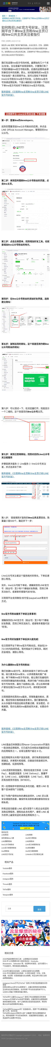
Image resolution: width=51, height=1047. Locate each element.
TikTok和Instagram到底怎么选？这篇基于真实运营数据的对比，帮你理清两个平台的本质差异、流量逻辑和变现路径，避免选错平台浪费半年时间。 (25, 1013)
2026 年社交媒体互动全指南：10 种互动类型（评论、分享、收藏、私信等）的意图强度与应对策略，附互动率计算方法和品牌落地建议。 (25, 974)
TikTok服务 (7, 890)
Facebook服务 (8, 874)
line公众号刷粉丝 (7, 845)
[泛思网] (10, 3)
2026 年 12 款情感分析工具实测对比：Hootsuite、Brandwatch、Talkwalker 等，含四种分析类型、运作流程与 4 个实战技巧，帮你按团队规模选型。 (25, 962)
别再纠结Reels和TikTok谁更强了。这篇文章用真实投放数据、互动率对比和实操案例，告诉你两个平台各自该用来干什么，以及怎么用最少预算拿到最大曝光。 (25, 987)
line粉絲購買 (30, 848)
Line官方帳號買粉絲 (8, 848)
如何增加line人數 (7, 838)
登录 (29, 3)
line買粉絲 (5, 851)
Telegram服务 (8, 895)
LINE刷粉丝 (30, 841)
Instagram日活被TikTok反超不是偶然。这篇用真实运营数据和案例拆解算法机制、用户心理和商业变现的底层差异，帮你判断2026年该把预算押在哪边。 (25, 1000)
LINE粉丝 (4, 835)
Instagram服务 (8, 879)
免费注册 (37, 3)
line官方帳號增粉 (32, 851)
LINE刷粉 (29, 835)
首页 (3, 16)
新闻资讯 (12, 16)
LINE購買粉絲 (6, 841)
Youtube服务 (7, 868)
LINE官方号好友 (7, 854)
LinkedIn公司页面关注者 (34, 854)
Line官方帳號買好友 (33, 845)
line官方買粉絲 (31, 838)
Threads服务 (7, 884)
